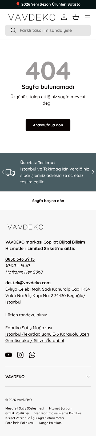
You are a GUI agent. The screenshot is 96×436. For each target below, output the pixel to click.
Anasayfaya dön (48, 125)
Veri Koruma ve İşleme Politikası (58, 413)
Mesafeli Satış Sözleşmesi (24, 408)
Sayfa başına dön (48, 200)
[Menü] (87, 17)
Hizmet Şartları (60, 408)
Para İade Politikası (19, 423)
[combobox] (48, 30)
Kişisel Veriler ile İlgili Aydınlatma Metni (34, 418)
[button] (76, 17)
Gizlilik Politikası (17, 413)
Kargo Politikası (50, 423)
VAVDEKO (24, 400)
